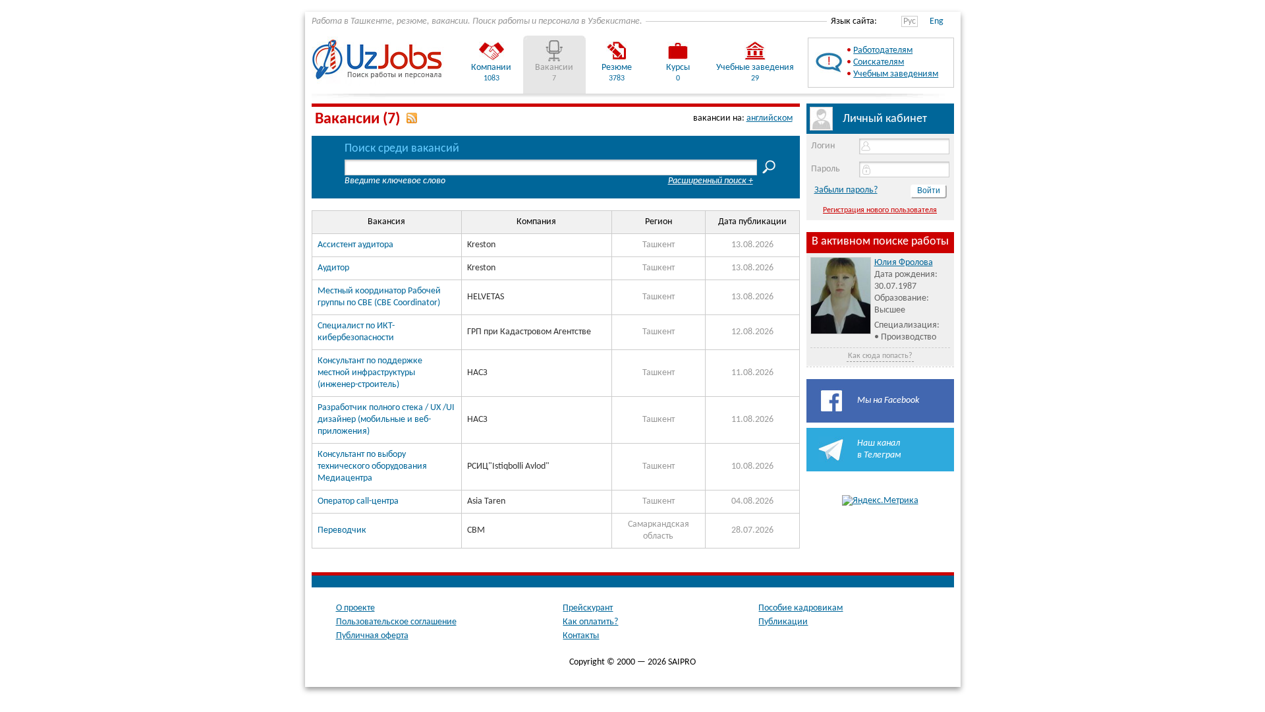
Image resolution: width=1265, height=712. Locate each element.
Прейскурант (588, 608)
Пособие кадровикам (800, 608)
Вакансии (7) (357, 119)
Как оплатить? (590, 622)
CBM (476, 530)
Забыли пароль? (846, 190)
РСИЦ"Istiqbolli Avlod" (508, 466)
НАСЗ (477, 373)
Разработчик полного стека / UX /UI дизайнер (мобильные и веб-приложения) (386, 419)
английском (769, 118)
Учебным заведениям (895, 74)
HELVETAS (485, 297)
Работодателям (883, 50)
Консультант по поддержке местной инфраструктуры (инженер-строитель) (370, 373)
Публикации (783, 622)
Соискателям (878, 62)
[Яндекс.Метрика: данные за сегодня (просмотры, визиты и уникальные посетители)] (880, 501)
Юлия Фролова (903, 263)
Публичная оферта (372, 636)
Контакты (581, 636)
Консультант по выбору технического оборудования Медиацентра (372, 466)
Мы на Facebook (888, 400)
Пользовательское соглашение (396, 622)
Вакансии (554, 68)
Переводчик (342, 530)
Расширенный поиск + (710, 181)
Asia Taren (486, 501)
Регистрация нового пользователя (880, 210)
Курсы (678, 68)
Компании (491, 68)
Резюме (617, 68)
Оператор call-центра (358, 501)
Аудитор (333, 268)
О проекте (355, 608)
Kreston (481, 245)
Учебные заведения (755, 68)
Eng (936, 21)
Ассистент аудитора (355, 245)
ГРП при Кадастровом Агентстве (529, 332)
